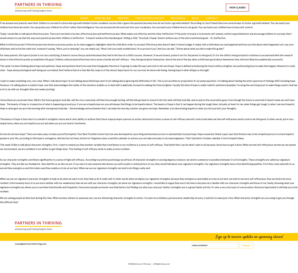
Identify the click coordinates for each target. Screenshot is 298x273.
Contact (211, 18)
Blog (195, 18)
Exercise (109, 134)
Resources (178, 18)
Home (84, 18)
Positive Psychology (149, 18)
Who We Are (103, 18)
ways (45, 134)
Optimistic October (201, 138)
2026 (132, 264)
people (3, 138)
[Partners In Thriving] (38, 10)
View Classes (237, 7)
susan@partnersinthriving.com (30, 243)
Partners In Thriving (142, 264)
